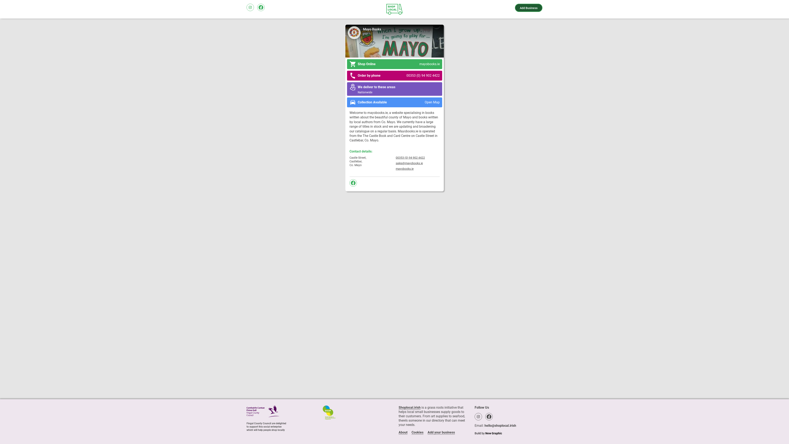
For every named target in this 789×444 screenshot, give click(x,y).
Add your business (441, 432)
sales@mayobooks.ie (409, 163)
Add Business (529, 8)
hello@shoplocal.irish (500, 426)
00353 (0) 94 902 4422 (410, 157)
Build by (488, 433)
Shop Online (399, 64)
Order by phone (399, 75)
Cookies (417, 432)
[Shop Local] (394, 9)
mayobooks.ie (405, 168)
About (403, 432)
